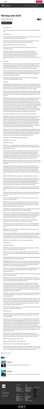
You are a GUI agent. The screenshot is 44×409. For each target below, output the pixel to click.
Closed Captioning (28, 390)
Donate (39, 1)
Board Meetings (19, 389)
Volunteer (26, 398)
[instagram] (35, 392)
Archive (17, 397)
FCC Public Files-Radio (28, 388)
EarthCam (18, 400)
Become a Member (28, 396)
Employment (18, 390)
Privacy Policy (27, 389)
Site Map (26, 399)
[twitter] (35, 396)
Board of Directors (19, 388)
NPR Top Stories (7, 353)
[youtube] (35, 394)
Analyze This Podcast (20, 399)
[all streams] (42, 5)
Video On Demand (19, 396)
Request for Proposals (20, 391)
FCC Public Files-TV (28, 387)
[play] (3, 5)
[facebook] (35, 390)
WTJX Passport (27, 397)
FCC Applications (28, 391)
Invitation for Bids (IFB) (29, 400)
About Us (17, 387)
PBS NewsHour (18, 398)
